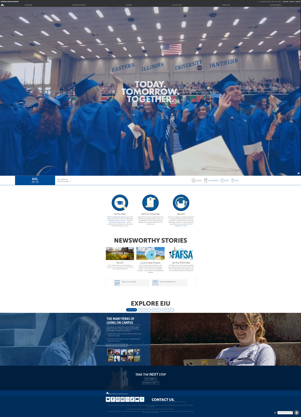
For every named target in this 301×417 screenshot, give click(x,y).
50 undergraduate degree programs (120, 217)
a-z (259, 1)
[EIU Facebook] (113, 399)
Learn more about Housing (116, 345)
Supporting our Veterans (175, 405)
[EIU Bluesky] (108, 399)
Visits (237, 180)
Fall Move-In (62, 179)
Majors (199, 180)
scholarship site (150, 224)
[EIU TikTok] (132, 399)
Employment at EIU (142, 405)
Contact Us (110, 405)
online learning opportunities (117, 222)
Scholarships (213, 180)
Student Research (144, 309)
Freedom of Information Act (161, 405)
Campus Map (151, 405)
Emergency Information (131, 405)
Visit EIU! (120, 262)
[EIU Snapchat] (127, 399)
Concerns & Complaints (187, 405)
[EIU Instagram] (118, 399)
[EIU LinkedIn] (122, 399)
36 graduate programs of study (116, 220)
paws (269, 1)
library (273, 1)
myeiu (279, 1)
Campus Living (131, 309)
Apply (227, 180)
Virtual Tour (156, 309)
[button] (296, 412)
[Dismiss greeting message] (293, 411)
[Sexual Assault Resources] (142, 399)
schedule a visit (149, 383)
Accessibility (116, 405)
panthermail (264, 1)
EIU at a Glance (183, 226)
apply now (149, 379)
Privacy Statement (150, 406)
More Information (63, 181)
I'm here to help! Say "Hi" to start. (285, 412)
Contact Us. (163, 400)
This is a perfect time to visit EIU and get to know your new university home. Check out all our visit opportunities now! (120, 267)
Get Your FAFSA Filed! (181, 262)
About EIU (122, 405)
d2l (276, 1)
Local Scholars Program (150, 262)
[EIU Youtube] (137, 399)
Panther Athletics (168, 309)
